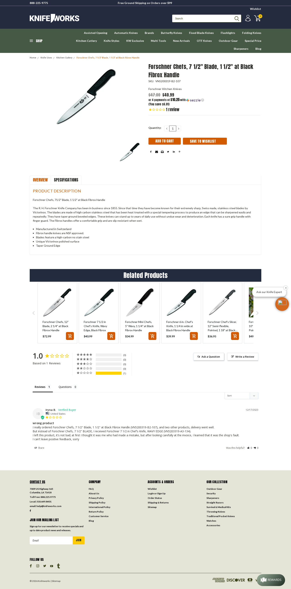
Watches (211, 520)
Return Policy (96, 511)
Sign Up (161, 493)
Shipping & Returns (158, 502)
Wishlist (255, 9)
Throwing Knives (215, 511)
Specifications (66, 180)
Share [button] (40, 448)
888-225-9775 (39, 3)
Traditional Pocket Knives (220, 516)
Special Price (253, 40)
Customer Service (98, 516)
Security (211, 493)
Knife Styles (111, 40)
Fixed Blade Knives (201, 32)
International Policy (99, 507)
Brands (149, 32)
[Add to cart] (70, 336)
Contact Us (37, 481)
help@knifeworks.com (48, 506)
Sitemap (152, 507)
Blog (258, 48)
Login (151, 493)
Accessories (213, 525)
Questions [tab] (65, 387)
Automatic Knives (126, 32)
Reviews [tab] (40, 387)
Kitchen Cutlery (86, 40)
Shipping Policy (97, 502)
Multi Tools (158, 40)
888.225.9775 (48, 496)
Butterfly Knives (171, 32)
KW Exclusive (135, 40)
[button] (176, 100)
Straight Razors (214, 502)
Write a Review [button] (244, 356)
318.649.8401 (43, 501)
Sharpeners (241, 48)
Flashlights (228, 32)
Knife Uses (46, 57)
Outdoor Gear (228, 40)
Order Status (155, 497)
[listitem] (57, 313)
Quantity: (154, 127)
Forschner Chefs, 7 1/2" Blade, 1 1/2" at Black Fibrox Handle (108, 57)
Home (33, 57)
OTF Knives (204, 40)
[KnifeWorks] (88, 18)
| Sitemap (55, 580)
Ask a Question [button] (211, 356)
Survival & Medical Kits (218, 507)
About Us (94, 493)
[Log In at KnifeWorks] (247, 18)
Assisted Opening (95, 32)
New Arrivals (181, 40)
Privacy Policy (96, 497)
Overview (40, 180)
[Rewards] (271, 580)
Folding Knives (251, 32)
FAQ (91, 488)
